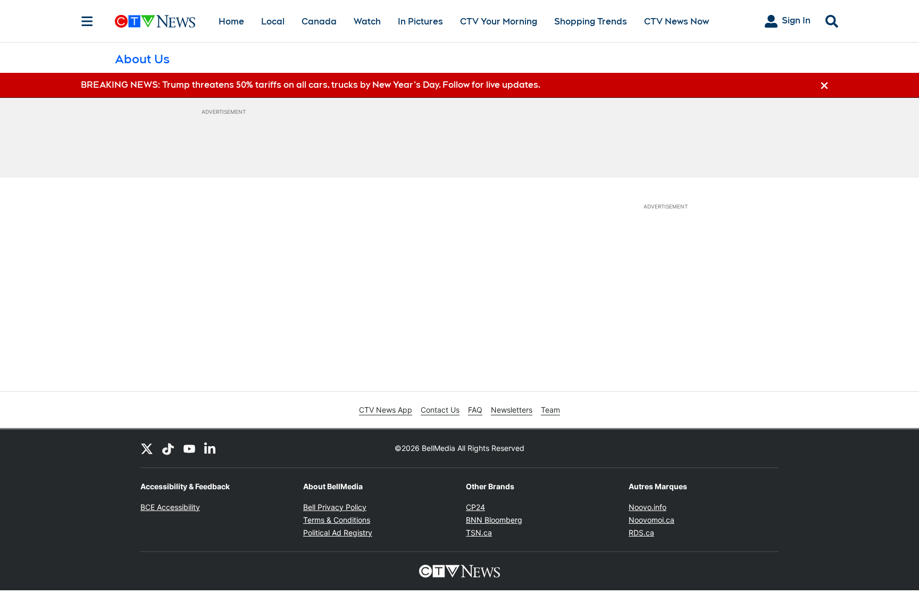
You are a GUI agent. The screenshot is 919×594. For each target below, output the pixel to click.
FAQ (475, 409)
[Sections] (87, 21)
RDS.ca (641, 532)
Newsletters (511, 409)
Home (231, 21)
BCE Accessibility (170, 507)
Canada (319, 21)
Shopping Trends (590, 21)
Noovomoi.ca (651, 519)
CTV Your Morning (498, 21)
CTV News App (385, 409)
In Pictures (420, 21)
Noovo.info (647, 507)
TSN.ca (479, 532)
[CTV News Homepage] (155, 21)
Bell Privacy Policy (334, 507)
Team (550, 409)
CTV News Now (676, 21)
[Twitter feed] (146, 448)
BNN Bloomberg (494, 519)
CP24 (475, 507)
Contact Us (440, 409)
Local (273, 21)
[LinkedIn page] (210, 448)
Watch (367, 21)
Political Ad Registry (337, 532)
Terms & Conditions (336, 519)
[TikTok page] (168, 448)
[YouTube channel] (189, 448)
